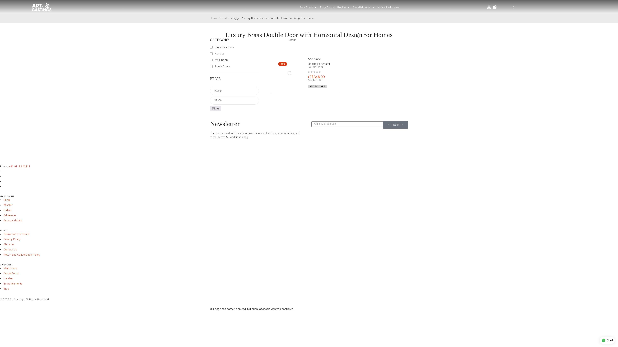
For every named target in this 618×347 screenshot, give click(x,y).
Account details (13, 220)
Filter (215, 108)
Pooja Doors (327, 7)
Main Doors (306, 7)
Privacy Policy (12, 239)
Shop (7, 199)
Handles (341, 7)
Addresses (10, 215)
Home (213, 18)
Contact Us (10, 249)
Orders (8, 210)
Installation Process (388, 7)
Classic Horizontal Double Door (319, 65)
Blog (6, 288)
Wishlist (8, 205)
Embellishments (361, 7)
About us (9, 244)
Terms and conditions (16, 234)
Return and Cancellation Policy (22, 254)
